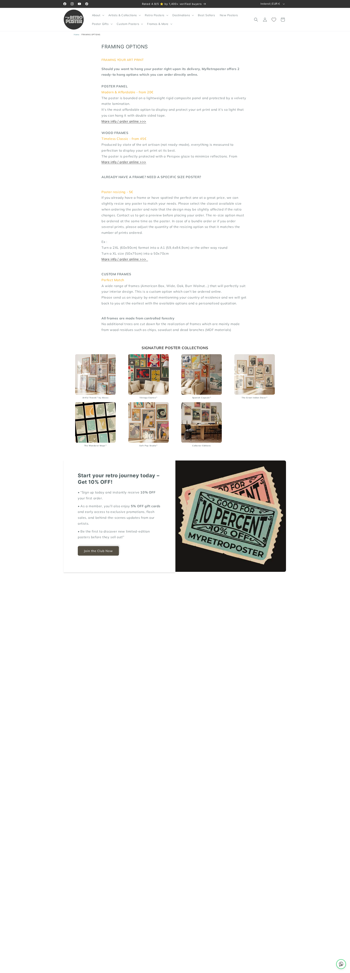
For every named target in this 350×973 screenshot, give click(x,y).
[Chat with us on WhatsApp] (341, 964)
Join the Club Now (98, 551)
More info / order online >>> (123, 121)
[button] (98, 15)
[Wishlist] (273, 19)
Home (76, 34)
